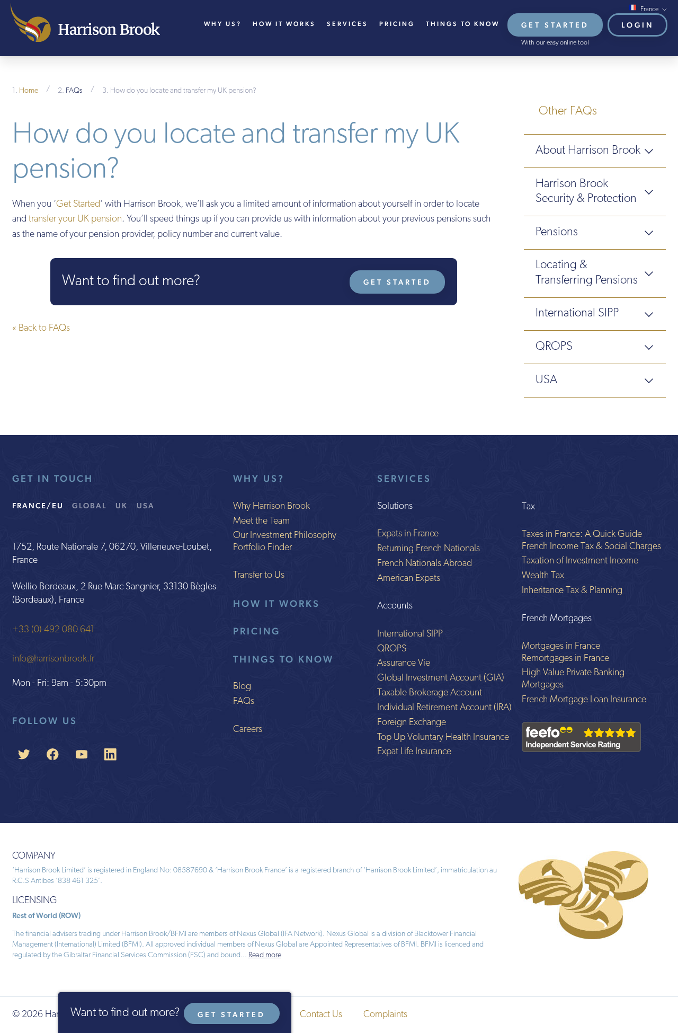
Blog (242, 687)
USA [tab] (146, 505)
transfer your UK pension (75, 219)
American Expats (408, 579)
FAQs (74, 91)
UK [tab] (121, 505)
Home (28, 91)
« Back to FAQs (41, 328)
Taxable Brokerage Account (429, 693)
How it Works (276, 603)
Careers (247, 730)
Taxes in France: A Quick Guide (582, 535)
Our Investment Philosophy (284, 536)
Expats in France (408, 534)
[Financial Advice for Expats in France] (85, 22)
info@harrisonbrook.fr (53, 659)
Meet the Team (261, 521)
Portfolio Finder (262, 548)
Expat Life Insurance (414, 752)
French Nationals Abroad (424, 564)
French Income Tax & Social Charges (591, 547)
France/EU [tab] (38, 505)
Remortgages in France (565, 659)
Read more (264, 955)
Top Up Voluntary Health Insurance (443, 738)
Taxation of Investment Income (580, 561)
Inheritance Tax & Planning (572, 591)
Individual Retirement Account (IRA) (444, 708)
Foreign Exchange (411, 723)
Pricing (397, 24)
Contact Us (321, 1015)
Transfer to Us (258, 575)
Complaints (385, 1015)
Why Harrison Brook (271, 506)
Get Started (555, 25)
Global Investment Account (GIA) (440, 678)
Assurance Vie (403, 663)
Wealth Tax (543, 576)
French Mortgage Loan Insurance (584, 700)
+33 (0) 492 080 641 (53, 630)
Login (637, 25)
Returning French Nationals (428, 549)
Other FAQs (568, 111)
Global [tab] (89, 505)
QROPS (391, 649)
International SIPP (410, 634)
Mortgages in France (561, 646)
